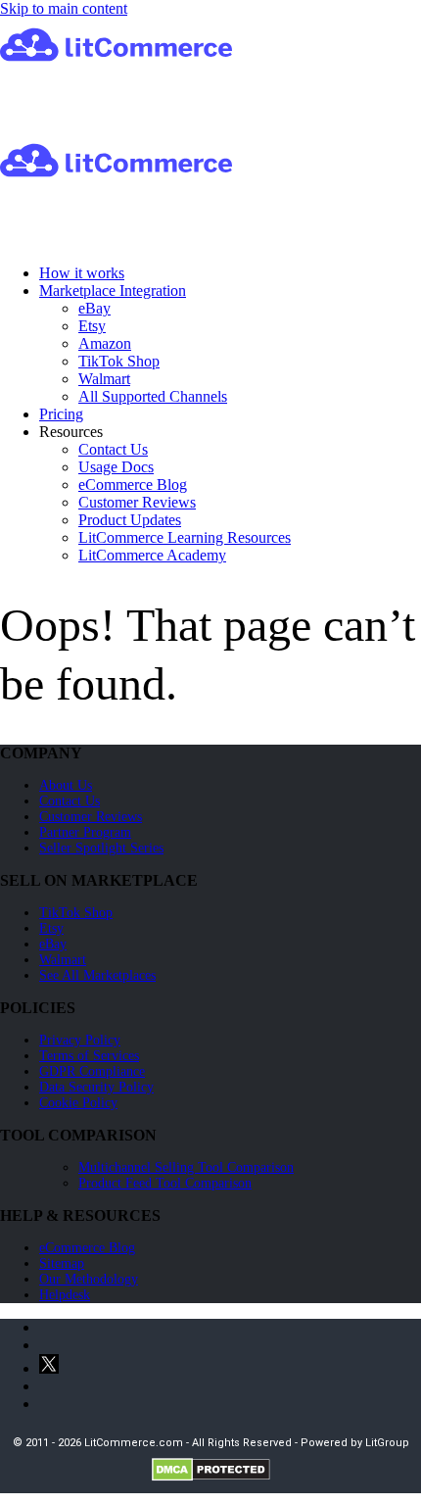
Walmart (104, 378)
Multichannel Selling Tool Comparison (186, 1167)
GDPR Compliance (92, 1071)
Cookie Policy (78, 1102)
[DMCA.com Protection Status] (211, 1478)
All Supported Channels (152, 396)
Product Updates (129, 519)
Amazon (104, 343)
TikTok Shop (119, 361)
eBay (94, 308)
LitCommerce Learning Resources (184, 537)
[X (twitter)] (49, 1368)
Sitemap (61, 1263)
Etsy (92, 325)
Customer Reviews (137, 502)
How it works (81, 273)
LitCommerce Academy (152, 555)
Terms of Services (89, 1055)
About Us (65, 785)
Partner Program (85, 832)
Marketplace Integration (112, 290)
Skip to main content (63, 8)
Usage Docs (116, 467)
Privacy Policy (79, 1040)
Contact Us (113, 449)
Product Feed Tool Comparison (165, 1183)
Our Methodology (88, 1279)
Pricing (61, 414)
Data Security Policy (96, 1087)
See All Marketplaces (97, 975)
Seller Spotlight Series (101, 848)
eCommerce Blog (132, 484)
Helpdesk (64, 1294)
